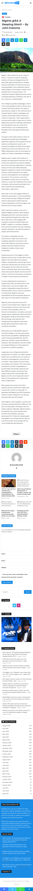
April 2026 (6, 737)
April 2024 (6, 793)
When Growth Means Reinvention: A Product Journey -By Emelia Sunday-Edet (24, 491)
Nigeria (16, 434)
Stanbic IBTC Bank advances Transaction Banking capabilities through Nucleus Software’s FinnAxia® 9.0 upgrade (17, 705)
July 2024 (5, 788)
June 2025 (6, 765)
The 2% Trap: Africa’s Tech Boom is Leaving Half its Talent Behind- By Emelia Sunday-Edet (8, 492)
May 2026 (6, 734)
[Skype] (17, 40)
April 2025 (6, 771)
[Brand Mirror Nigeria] (12, 2)
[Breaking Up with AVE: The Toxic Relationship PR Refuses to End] (24, 505)
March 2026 (6, 740)
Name (3, 554)
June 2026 (6, 731)
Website (3, 567)
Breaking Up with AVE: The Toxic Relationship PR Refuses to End (23, 513)
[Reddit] (25, 442)
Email (3, 560)
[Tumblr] (17, 442)
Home (5, 10)
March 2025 (6, 774)
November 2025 (7, 751)
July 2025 (5, 762)
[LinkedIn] (12, 40)
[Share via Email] (3, 44)
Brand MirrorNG (8, 32)
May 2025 (6, 768)
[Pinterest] (21, 442)
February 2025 (7, 776)
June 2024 (6, 791)
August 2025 (6, 759)
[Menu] (2, 3)
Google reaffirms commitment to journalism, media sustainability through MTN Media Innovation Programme (15, 685)
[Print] (8, 44)
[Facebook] (3, 40)
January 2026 (7, 745)
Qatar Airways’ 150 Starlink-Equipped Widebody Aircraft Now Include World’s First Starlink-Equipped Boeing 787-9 (17, 654)
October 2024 (7, 785)
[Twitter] (8, 40)
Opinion (10, 10)
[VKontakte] (3, 446)
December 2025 (7, 748)
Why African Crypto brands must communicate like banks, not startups (8, 513)
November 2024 (7, 782)
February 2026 (7, 742)
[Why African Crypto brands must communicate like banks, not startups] (8, 505)
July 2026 (5, 728)
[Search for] (31, 3)
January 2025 (7, 779)
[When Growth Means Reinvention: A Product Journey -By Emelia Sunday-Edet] (24, 483)
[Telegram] (25, 40)
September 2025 (7, 757)
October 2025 (7, 754)
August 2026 (6, 725)
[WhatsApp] (21, 40)
